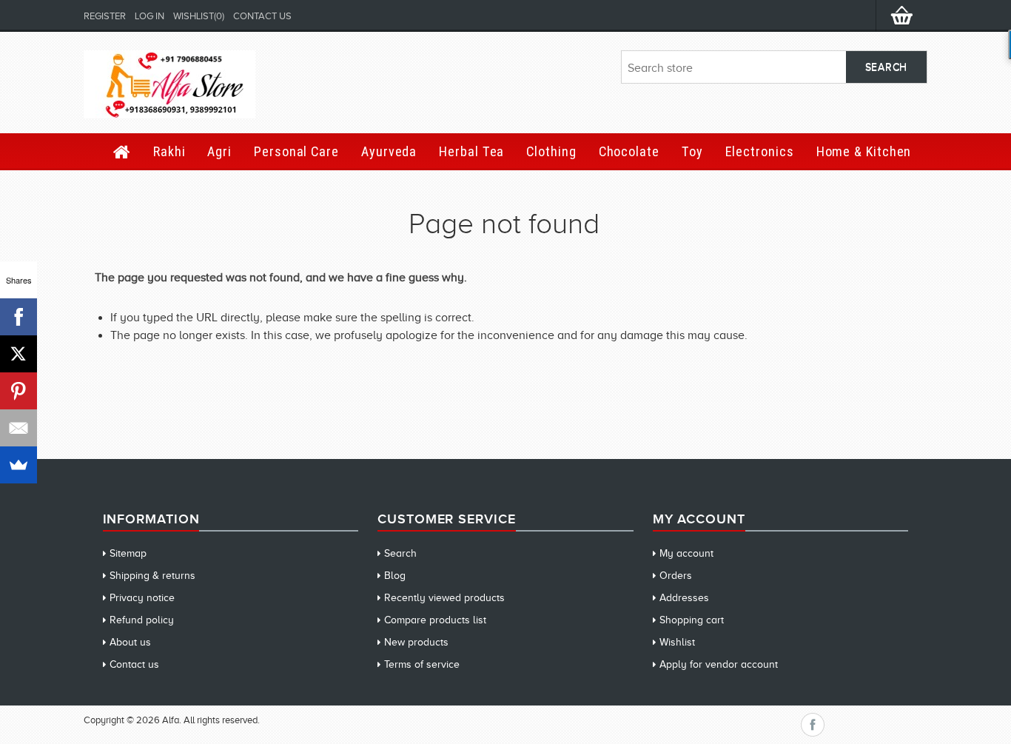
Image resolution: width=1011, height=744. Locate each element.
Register (105, 15)
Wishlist (677, 642)
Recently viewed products (444, 597)
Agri (219, 151)
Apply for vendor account (718, 664)
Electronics (759, 151)
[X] (18, 353)
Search (400, 553)
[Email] (18, 427)
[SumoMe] (18, 464)
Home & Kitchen (864, 151)
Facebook (812, 725)
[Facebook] (18, 316)
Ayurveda (389, 151)
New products (416, 642)
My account (686, 553)
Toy (692, 151)
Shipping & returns (152, 575)
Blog (395, 575)
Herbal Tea (471, 151)
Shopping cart (691, 620)
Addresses (684, 597)
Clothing (551, 151)
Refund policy (142, 620)
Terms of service (422, 664)
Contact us (262, 15)
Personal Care (296, 151)
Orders (675, 575)
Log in (149, 15)
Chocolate (629, 151)
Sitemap (128, 553)
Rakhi (169, 151)
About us (130, 642)
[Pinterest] (18, 390)
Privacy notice (142, 597)
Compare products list (435, 620)
